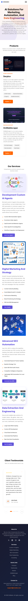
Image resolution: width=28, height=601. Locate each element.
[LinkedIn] (12, 540)
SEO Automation (14, 552)
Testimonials (14, 568)
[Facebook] (19, 540)
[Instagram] (16, 540)
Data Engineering (14, 555)
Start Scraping (8, 444)
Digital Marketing (14, 550)
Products (14, 565)
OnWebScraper (14, 573)
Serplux (14, 570)
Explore (8, 101)
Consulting (14, 557)
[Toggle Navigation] (26, 2)
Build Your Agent (8, 235)
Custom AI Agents (14, 547)
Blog (14, 575)
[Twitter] (8, 540)
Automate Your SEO (9, 381)
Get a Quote (7, 307)
